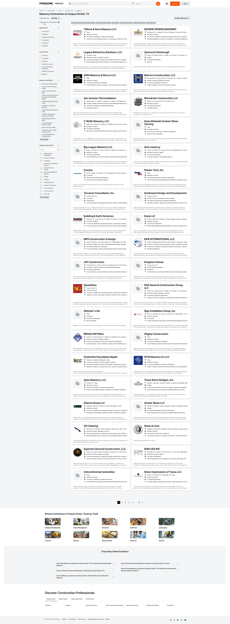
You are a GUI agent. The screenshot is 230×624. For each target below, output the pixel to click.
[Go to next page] (142, 502)
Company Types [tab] (50, 599)
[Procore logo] (46, 4)
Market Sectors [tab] (63, 599)
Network (59, 3)
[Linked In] (171, 620)
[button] (40, 31)
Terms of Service (81, 619)
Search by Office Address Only (50, 23)
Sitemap (107, 619)
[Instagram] (181, 620)
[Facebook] (174, 620)
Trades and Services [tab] (76, 599)
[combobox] (145, 3)
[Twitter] (178, 620)
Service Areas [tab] (90, 599)
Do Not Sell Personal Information (96, 619)
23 (139, 502)
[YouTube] (185, 620)
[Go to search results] (58, 149)
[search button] (158, 4)
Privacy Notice (72, 619)
